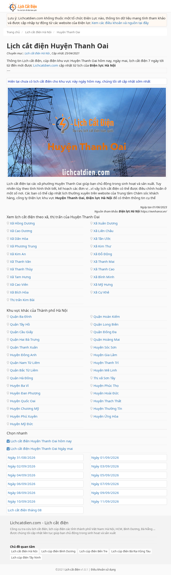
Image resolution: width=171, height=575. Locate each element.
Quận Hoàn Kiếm (106, 316)
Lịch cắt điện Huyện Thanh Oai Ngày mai (41, 448)
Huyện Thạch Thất (107, 401)
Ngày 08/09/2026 (21, 492)
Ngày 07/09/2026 (105, 483)
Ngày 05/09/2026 (105, 475)
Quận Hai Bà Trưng (24, 339)
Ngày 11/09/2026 (105, 501)
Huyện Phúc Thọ (106, 385)
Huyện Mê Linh (105, 370)
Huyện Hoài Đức (106, 393)
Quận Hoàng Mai (106, 339)
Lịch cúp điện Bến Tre (93, 551)
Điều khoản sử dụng (103, 569)
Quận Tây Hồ (19, 324)
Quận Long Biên (105, 324)
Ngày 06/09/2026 (21, 483)
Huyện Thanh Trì (106, 362)
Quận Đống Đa (104, 332)
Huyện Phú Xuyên (23, 416)
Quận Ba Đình (20, 316)
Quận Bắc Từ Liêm (23, 370)
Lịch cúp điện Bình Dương (58, 551)
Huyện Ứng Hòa (105, 416)
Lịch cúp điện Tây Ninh (26, 557)
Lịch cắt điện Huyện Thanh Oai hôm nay (41, 441)
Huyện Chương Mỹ (24, 408)
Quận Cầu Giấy (21, 332)
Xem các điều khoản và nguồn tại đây (120, 22)
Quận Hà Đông (21, 378)
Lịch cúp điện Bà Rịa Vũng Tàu (131, 551)
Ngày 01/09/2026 (105, 457)
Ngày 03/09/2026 (105, 466)
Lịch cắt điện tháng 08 (25, 510)
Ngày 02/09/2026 (21, 466)
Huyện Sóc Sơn (104, 347)
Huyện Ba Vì (19, 385)
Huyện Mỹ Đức (21, 424)
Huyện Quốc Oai (22, 401)
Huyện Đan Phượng (24, 393)
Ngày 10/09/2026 (21, 501)
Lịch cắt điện (72, 569)
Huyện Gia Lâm (105, 355)
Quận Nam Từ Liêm (24, 362)
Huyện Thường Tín (107, 408)
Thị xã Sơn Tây (104, 378)
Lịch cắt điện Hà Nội (37, 53)
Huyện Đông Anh (23, 355)
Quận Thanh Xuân (23, 347)
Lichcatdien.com (45, 65)
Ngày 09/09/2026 (105, 492)
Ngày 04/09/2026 (21, 475)
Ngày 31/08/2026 (21, 457)
